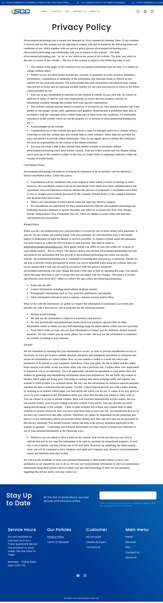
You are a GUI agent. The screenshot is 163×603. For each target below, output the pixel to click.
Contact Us (93, 547)
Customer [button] (96, 529)
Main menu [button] (137, 529)
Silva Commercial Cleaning (86, 598)
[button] (138, 11)
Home (129, 537)
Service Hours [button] (22, 529)
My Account (93, 537)
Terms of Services (58, 542)
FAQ (127, 547)
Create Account (96, 542)
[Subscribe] (152, 495)
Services (130, 542)
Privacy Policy (55, 537)
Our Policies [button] (59, 529)
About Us (131, 557)
